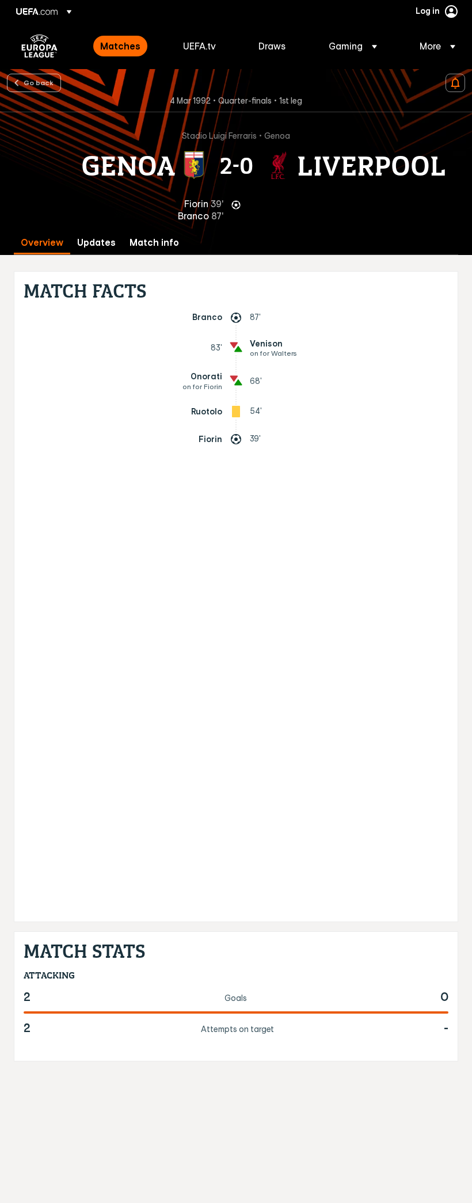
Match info (154, 243)
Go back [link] (39, 82)
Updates (96, 243)
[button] (353, 46)
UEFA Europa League (39, 46)
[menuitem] (127, 46)
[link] (120, 46)
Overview (42, 243)
